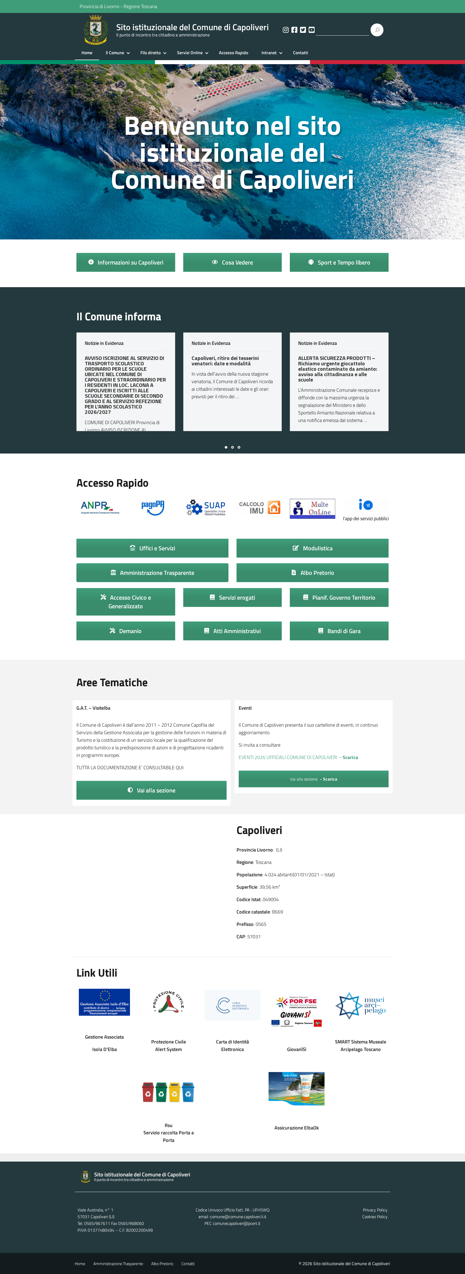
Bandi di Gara (343, 631)
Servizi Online (190, 52)
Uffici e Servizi (156, 548)
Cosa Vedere (237, 262)
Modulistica (317, 548)
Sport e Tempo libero (343, 262)
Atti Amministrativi (236, 631)
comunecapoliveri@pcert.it (236, 1223)
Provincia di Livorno (99, 6)
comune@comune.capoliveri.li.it (238, 1216)
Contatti (300, 52)
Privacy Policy (375, 1210)
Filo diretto (150, 52)
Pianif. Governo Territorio (343, 597)
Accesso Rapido (233, 52)
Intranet (269, 52)
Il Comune (115, 52)
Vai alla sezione (155, 790)
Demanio (130, 631)
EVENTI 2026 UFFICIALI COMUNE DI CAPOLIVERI (288, 757)
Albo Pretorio (316, 572)
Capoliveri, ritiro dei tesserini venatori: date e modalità (225, 361)
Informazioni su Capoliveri (129, 262)
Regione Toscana (140, 6)
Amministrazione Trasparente (156, 572)
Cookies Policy (375, 1216)
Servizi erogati (236, 597)
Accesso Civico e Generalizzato (129, 601)
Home (87, 52)
